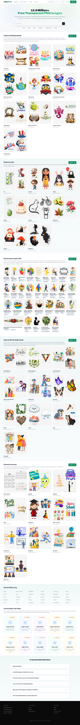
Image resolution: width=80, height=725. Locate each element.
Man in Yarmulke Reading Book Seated (55, 328)
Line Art (30, 220)
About (55, 707)
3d (4, 191)
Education (55, 550)
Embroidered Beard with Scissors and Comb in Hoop (39, 311)
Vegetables (31, 602)
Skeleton (43, 599)
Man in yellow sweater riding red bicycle (54, 294)
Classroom (6, 579)
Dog (54, 427)
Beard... (37, 314)
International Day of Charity (34, 68)
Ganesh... (36, 329)
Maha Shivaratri (28, 312)
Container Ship (17, 312)
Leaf (29, 597)
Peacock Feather (70, 314)
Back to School (23, 1)
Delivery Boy (31, 399)
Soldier (54, 599)
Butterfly (55, 399)
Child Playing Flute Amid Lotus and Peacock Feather (49, 311)
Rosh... (60, 295)
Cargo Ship (16, 314)
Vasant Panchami (38, 280)
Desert (5, 594)
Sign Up (30, 709)
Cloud (29, 427)
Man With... (14, 297)
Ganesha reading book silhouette (36, 328)
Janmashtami (7, 125)
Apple (24, 27)
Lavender (18, 597)
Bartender (21, 297)
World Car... (52, 295)
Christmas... (6, 329)
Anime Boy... (6, 279)
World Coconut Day (32, 125)
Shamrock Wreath (45, 331)
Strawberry (68, 599)
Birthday (30, 494)
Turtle (17, 602)
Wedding (55, 494)
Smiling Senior (29, 295)
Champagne (31, 591)
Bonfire (55, 27)
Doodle (5, 248)
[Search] (63, 2)
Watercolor (55, 220)
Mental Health (56, 597)
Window (67, 602)
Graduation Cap (48, 27)
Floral (5, 427)
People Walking (63, 281)
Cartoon (30, 191)
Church (42, 591)
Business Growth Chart (9, 399)
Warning (42, 602)
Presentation (6, 550)
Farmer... (6, 314)
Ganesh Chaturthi (57, 125)
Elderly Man (29, 297)
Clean (8, 2)
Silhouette (30, 248)
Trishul (26, 314)
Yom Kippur (6, 68)
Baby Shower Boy (73, 280)
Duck (17, 594)
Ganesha (35, 331)
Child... (47, 314)
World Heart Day (21, 280)
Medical (42, 597)
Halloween (16, 1)
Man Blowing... (62, 297)
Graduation (30, 522)
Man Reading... (56, 331)
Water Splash (56, 602)
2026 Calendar (7, 494)
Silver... (44, 297)
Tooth (5, 602)
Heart (5, 597)
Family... (57, 312)
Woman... (70, 295)
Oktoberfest (31, 97)
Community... (62, 279)
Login (30, 707)
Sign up (73, 1)
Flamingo (43, 594)
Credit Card (55, 591)
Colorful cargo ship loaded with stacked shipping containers (17, 311)
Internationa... (55, 279)
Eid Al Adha (31, 594)
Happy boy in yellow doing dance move (45, 278)
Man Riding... (52, 297)
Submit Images (32, 711)
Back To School (56, 522)
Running (30, 599)
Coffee (29, 27)
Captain (37, 297)
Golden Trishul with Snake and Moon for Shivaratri (28, 311)
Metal (67, 597)
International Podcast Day (58, 97)
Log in (67, 1)
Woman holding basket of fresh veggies (27, 328)
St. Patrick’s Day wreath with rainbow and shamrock (45, 328)
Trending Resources (8, 707)
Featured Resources (8, 711)
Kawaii (5, 220)
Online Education (56, 371)
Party (5, 522)
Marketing (30, 550)
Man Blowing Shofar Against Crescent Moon (62, 294)
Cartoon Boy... (46, 279)
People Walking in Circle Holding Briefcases (62, 278)
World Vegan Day (32, 371)
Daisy (67, 591)
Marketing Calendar (8, 712)
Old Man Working (53, 282)
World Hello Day (7, 371)
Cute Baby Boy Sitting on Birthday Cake (73, 278)
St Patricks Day (45, 329)
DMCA (55, 709)
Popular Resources (8, 709)
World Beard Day (39, 312)
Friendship (6, 456)
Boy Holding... (6, 282)
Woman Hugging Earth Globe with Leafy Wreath (71, 294)
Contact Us (56, 712)
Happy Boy (46, 281)
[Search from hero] (63, 23)
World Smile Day (56, 68)
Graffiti (67, 594)
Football (36, 1)
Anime (54, 191)
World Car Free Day (8, 97)
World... (37, 295)
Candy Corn (40, 27)
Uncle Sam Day (7, 153)
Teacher (30, 1)
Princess (18, 599)
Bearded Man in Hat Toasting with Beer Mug (14, 294)
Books (34, 27)
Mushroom (6, 599)
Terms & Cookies (57, 711)
